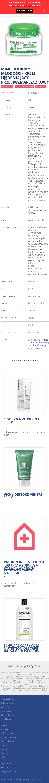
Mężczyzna (6, 753)
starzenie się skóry (24, 87)
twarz (31, 281)
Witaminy (5, 707)
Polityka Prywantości (10, 771)
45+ (35, 310)
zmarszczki (41, 87)
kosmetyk (33, 92)
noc (30, 332)
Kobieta (4, 749)
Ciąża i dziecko (7, 715)
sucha (41, 303)
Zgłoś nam (36, 666)
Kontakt (4, 767)
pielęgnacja (34, 296)
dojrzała (32, 303)
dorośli (32, 317)
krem (31, 288)
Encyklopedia (7, 719)
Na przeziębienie (9, 699)
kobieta (32, 325)
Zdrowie (4, 729)
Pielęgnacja (6, 711)
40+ (30, 310)
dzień (36, 332)
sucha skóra (7, 87)
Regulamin (6, 763)
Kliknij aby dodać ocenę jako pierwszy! (38, 345)
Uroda (4, 725)
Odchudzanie (7, 703)
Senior (4, 745)
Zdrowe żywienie (8, 737)
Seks (3, 757)
